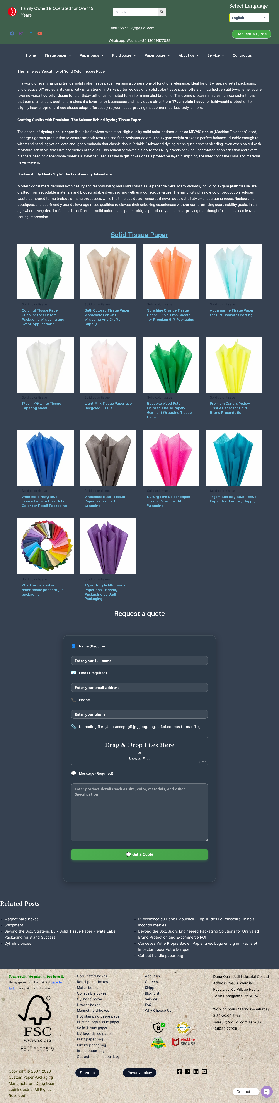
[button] (251, 34)
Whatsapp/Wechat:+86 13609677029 (139, 40)
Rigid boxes (122, 55)
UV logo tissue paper (94, 1033)
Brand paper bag (91, 1050)
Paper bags (89, 55)
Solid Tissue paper (92, 1028)
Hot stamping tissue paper (99, 1016)
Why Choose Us (158, 1010)
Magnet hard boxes (93, 1010)
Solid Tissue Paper (139, 234)
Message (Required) (92, 773)
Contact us (242, 55)
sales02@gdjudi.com (230, 1022)
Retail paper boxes (92, 982)
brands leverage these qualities (88, 204)
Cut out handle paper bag (98, 1056)
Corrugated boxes (92, 976)
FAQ (148, 1005)
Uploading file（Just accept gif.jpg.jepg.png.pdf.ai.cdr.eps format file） (136, 726)
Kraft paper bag (90, 1039)
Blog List (152, 993)
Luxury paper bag (91, 1045)
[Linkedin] (30, 33)
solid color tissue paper (142, 186)
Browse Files (139, 758)
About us (186, 55)
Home (31, 55)
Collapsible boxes (91, 993)
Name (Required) (89, 646)
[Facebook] (12, 33)
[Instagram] (21, 33)
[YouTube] (39, 33)
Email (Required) (89, 673)
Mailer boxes (87, 987)
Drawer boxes (88, 1005)
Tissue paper (55, 55)
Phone (80, 700)
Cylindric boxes (90, 999)
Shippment (154, 987)
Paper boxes (155, 55)
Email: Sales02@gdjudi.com (131, 28)
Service (213, 55)
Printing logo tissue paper (98, 1022)
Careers (151, 982)
